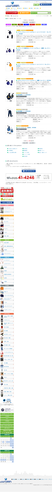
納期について (41, 150)
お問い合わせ (7, 428)
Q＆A (7, 418)
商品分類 (8, 24)
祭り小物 (6, 384)
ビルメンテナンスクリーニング (7, 299)
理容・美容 (6, 236)
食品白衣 (20, 8)
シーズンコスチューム (8, 352)
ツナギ (5, 302)
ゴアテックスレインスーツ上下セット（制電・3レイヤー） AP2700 (34, 80)
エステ (5, 232)
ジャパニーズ (6, 225)
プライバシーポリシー (7, 423)
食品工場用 (6, 242)
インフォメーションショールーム (8, 212)
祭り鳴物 (6, 330)
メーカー (38, 24)
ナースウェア (6, 260)
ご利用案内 (10, 150)
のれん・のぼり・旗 (8, 359)
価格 (44, 24)
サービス (14, 8)
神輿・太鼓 (6, 341)
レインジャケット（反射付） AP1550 (27, 127)
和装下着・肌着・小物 (8, 388)
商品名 (26, 24)
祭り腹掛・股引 (7, 345)
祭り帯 (5, 370)
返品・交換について (43, 152)
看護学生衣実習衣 (7, 274)
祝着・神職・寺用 (7, 391)
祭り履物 (6, 362)
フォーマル (6, 218)
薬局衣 (5, 277)
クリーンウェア (7, 253)
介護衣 (5, 281)
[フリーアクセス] (36, 4)
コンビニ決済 (26, 152)
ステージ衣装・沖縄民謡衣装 (8, 316)
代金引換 (25, 156)
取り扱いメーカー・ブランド (11, 10)
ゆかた (5, 377)
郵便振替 (25, 150)
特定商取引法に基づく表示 (7, 413)
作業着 (31, 8)
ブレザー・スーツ (7, 309)
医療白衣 (26, 8)
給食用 (5, 249)
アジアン (6, 228)
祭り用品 (37, 8)
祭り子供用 (6, 327)
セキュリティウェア (8, 306)
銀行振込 (25, 148)
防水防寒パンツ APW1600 (24, 111)
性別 (14, 24)
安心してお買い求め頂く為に (7, 425)
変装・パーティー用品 (8, 373)
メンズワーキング (7, 288)
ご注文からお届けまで (12, 148)
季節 (20, 24)
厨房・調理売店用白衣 (8, 246)
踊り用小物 (6, 366)
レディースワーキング (8, 295)
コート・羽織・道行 (8, 395)
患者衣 (5, 270)
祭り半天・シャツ (7, 334)
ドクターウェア (7, 263)
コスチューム (6, 319)
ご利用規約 (7, 421)
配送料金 (41, 148)
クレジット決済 (27, 154)
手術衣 (5, 267)
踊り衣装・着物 (7, 337)
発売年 (31, 24)
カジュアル (6, 221)
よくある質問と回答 (12, 152)
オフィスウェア (7, 207)
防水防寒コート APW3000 (24, 94)
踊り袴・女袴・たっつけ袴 (8, 324)
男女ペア (6, 291)
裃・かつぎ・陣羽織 (8, 348)
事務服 (8, 8)
